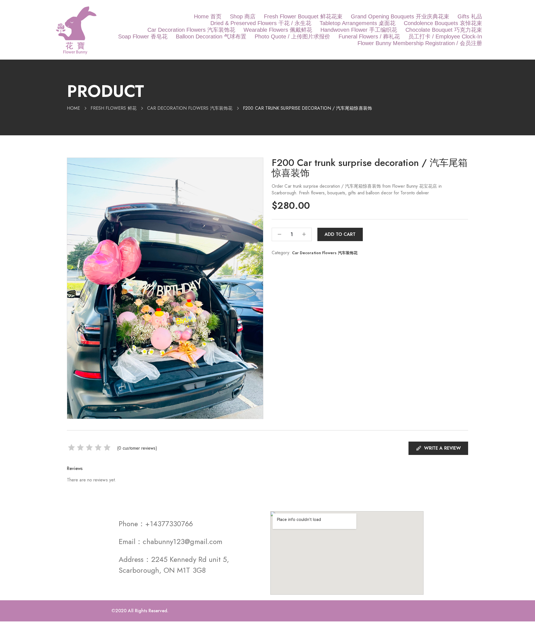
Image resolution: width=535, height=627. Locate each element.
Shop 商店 (243, 16)
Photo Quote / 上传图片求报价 (292, 36)
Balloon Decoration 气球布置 (211, 36)
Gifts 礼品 (470, 16)
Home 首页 (208, 16)
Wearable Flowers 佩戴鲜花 (278, 30)
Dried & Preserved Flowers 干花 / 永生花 (260, 23)
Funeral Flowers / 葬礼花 (369, 36)
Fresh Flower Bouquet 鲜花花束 (303, 16)
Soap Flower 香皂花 (142, 36)
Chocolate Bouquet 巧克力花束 (443, 30)
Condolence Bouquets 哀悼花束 (443, 23)
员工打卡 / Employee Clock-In (445, 36)
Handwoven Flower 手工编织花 (358, 30)
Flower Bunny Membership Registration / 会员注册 (420, 43)
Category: (281, 252)
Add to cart (340, 234)
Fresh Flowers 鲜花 (113, 108)
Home (73, 108)
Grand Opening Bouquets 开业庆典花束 (400, 16)
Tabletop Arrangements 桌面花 (357, 23)
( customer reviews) (137, 448)
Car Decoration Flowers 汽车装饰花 (191, 30)
